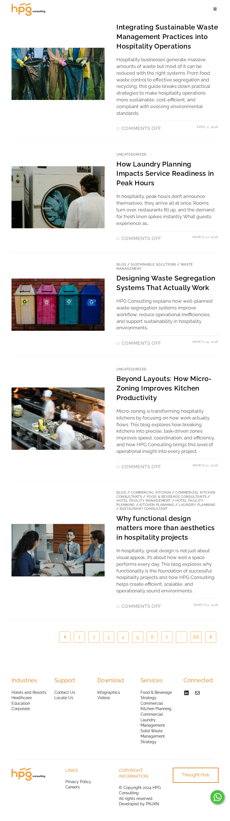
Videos (103, 697)
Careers (72, 787)
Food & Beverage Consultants (177, 497)
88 (196, 637)
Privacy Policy (78, 781)
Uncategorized (131, 154)
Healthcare (22, 697)
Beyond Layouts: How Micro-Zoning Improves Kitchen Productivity (164, 388)
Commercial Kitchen (151, 492)
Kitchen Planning (156, 505)
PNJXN (152, 804)
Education (21, 703)
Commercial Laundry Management (153, 720)
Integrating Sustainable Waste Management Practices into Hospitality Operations (167, 36)
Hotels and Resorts (29, 692)
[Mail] (197, 693)
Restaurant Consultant (144, 509)
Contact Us (64, 692)
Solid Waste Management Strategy (153, 736)
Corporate (21, 708)
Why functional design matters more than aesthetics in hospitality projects (165, 527)
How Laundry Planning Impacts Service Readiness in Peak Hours (165, 173)
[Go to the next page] (210, 637)
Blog (121, 264)
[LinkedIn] (186, 693)
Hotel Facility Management (143, 501)
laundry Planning (197, 505)
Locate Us (63, 697)
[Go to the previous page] (64, 637)
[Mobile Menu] (216, 9)
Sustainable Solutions (153, 264)
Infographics (108, 692)
